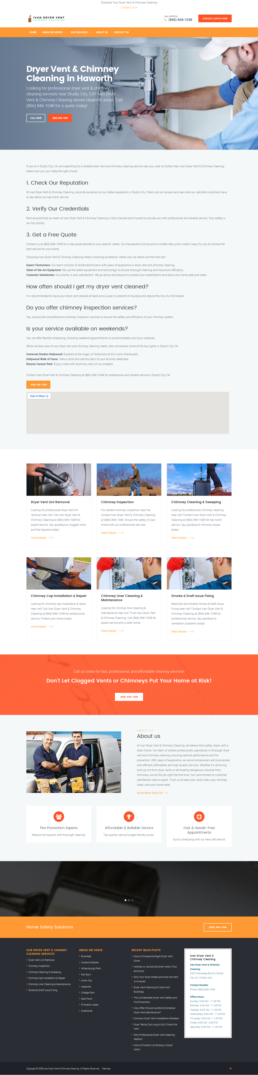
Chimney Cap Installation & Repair (46, 978)
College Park (88, 992)
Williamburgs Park (91, 968)
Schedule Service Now (215, 18)
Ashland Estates (90, 962)
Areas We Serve (52, 32)
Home (32, 32)
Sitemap (106, 1068)
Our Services (79, 32)
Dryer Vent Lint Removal (41, 960)
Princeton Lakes (89, 1004)
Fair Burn (86, 974)
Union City (86, 980)
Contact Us (128, 7)
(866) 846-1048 (180, 19)
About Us (102, 32)
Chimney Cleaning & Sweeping (44, 972)
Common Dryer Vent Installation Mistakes (156, 1018)
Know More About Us (150, 793)
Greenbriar (87, 1010)
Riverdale (86, 956)
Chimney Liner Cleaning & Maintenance (49, 984)
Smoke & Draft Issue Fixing (42, 990)
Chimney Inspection (39, 966)
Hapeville (86, 986)
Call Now (35, 118)
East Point (86, 998)
